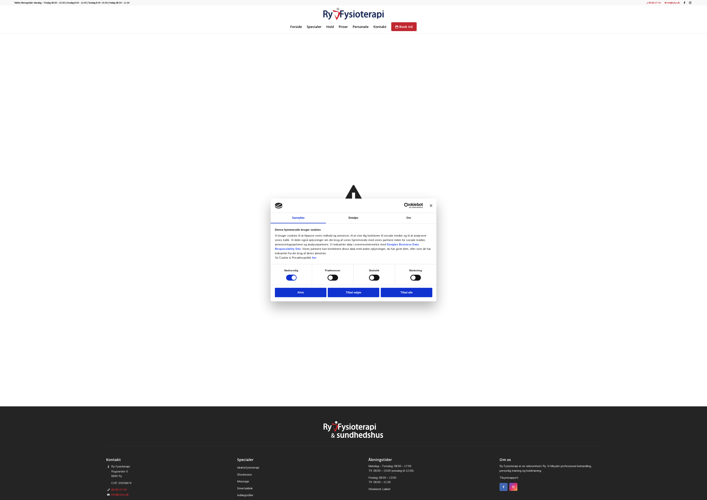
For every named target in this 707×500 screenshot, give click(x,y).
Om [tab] (408, 217)
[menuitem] (654, 3)
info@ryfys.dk (673, 2)
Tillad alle (406, 292)
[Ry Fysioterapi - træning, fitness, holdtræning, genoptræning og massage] (353, 14)
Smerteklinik (245, 488)
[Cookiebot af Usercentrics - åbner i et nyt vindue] (407, 205)
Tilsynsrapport (509, 477)
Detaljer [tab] (354, 217)
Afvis (300, 292)
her (314, 257)
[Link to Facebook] (684, 3)
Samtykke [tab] (298, 217)
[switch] (333, 278)
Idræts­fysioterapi (248, 467)
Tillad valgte (353, 292)
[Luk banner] (431, 205)
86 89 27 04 (654, 2)
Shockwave (244, 474)
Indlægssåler (245, 495)
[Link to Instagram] (690, 3)
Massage (243, 481)
